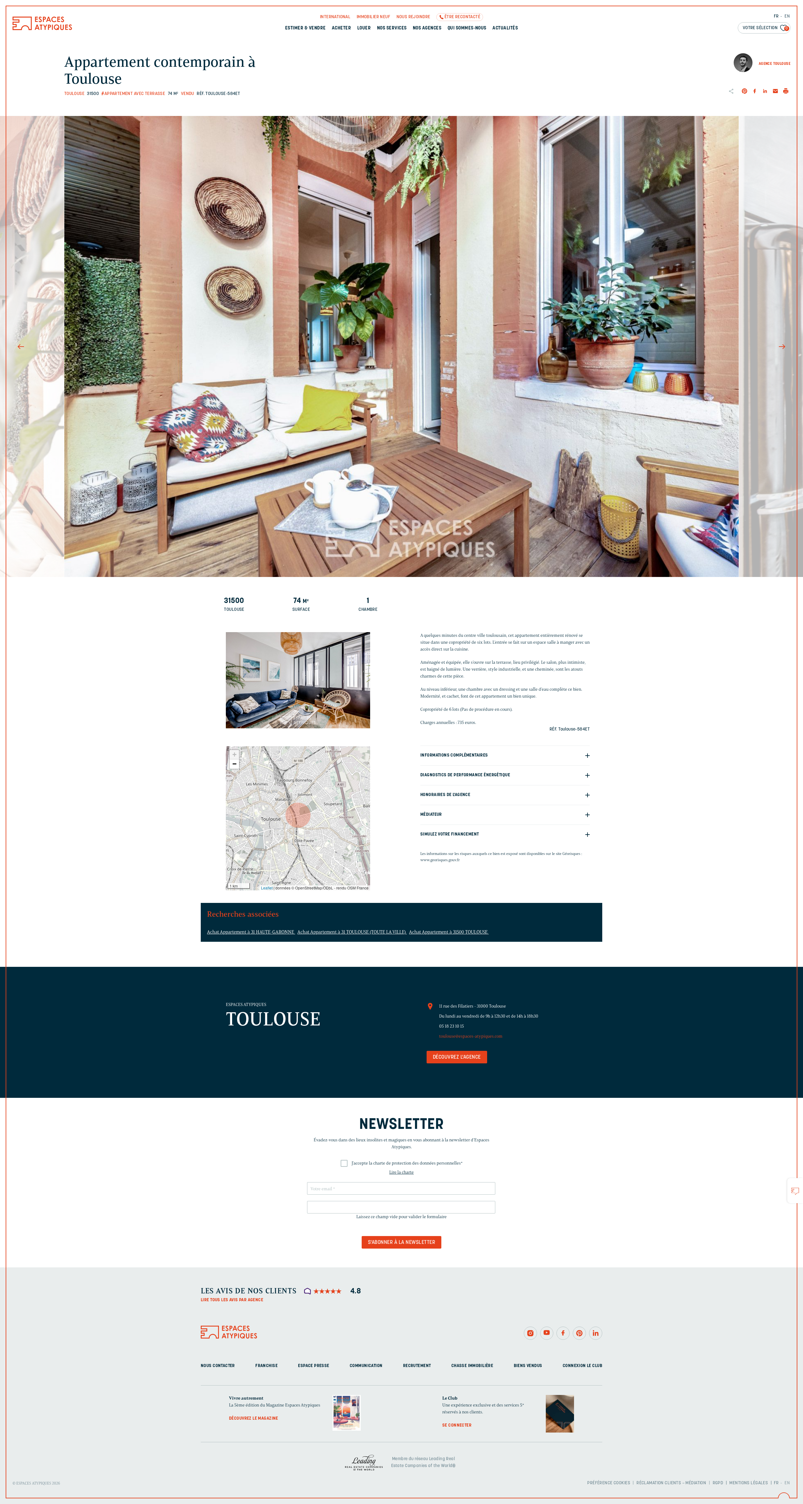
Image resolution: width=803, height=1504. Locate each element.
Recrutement (417, 1366)
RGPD (718, 1483)
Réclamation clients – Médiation (671, 1483)
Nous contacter (218, 1366)
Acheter (341, 28)
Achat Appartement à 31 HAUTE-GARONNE (251, 932)
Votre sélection (765, 28)
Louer (364, 28)
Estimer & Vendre (305, 28)
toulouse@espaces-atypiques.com (471, 1036)
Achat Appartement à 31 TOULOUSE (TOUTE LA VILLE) (352, 932)
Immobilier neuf (373, 17)
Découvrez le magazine (253, 1418)
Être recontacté (462, 17)
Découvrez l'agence (457, 1057)
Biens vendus (528, 1366)
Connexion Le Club (582, 1366)
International (335, 17)
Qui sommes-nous (467, 28)
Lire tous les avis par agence (232, 1300)
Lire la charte (401, 1172)
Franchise (266, 1366)
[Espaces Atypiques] (42, 28)
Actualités (505, 28)
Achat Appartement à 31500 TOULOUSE (449, 932)
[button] (298, 815)
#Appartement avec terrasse (133, 94)
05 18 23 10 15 (451, 1026)
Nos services (392, 28)
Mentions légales (748, 1483)
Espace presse (313, 1366)
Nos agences (427, 28)
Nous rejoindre (413, 17)
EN (787, 16)
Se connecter (456, 1425)
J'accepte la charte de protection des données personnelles (407, 1163)
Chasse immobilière (472, 1366)
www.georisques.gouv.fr (440, 859)
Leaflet (267, 887)
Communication (366, 1366)
